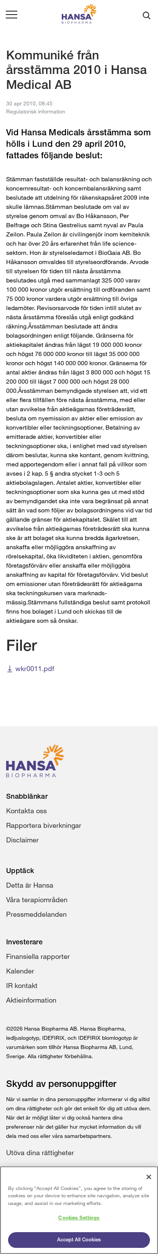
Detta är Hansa (29, 885)
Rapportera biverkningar (43, 825)
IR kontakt (22, 985)
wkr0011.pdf (34, 668)
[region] (79, 1210)
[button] (11, 15)
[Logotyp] (79, 15)
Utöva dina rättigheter (40, 1152)
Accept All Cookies (79, 1240)
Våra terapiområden (36, 899)
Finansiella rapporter (38, 956)
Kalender (20, 971)
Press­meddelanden (36, 914)
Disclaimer (22, 839)
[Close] (148, 1177)
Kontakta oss (26, 810)
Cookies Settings (78, 1218)
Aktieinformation (31, 1000)
